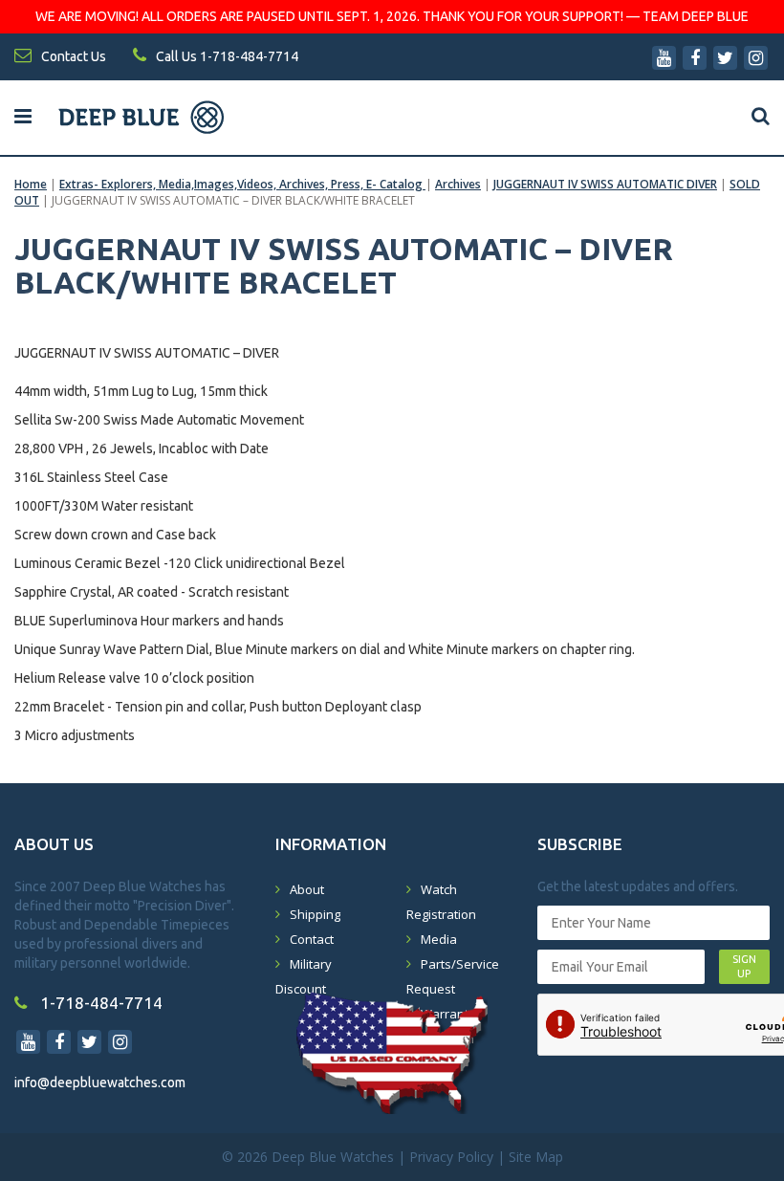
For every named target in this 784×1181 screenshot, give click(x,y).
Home (30, 184)
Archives (458, 184)
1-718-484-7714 (99, 1003)
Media (439, 939)
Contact (312, 939)
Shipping (315, 914)
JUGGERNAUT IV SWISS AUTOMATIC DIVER (605, 184)
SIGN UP (744, 966)
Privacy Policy (451, 1157)
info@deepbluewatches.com (99, 1082)
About (307, 889)
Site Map (536, 1157)
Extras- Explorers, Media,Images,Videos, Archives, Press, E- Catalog (242, 184)
